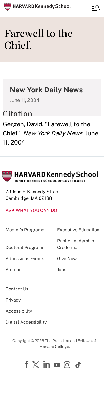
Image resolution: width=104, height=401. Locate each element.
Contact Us (17, 289)
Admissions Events (25, 258)
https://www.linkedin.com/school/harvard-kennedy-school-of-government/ (47, 364)
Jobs (61, 269)
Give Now (67, 258)
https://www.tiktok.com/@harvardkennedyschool (78, 365)
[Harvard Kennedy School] (37, 6)
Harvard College (54, 346)
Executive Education (78, 229)
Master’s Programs (25, 229)
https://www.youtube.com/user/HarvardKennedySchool (57, 365)
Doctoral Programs (25, 247)
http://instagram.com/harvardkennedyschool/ (68, 365)
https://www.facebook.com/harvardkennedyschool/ (27, 364)
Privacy (13, 300)
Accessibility (19, 311)
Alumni (13, 269)
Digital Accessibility (26, 322)
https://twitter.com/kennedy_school (36, 365)
